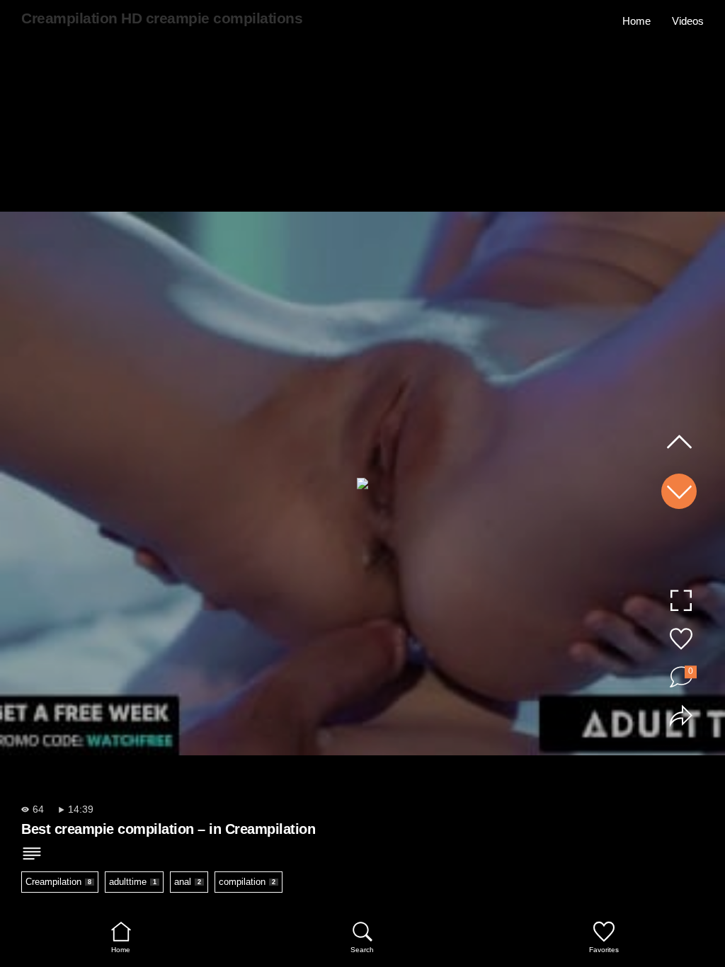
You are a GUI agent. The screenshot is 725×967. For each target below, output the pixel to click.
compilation (247, 881)
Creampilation (58, 881)
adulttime (132, 881)
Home (636, 21)
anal (187, 881)
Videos (688, 21)
